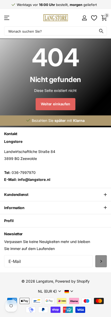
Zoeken (101, 30)
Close (55, 194)
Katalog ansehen (7, 18)
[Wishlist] (94, 18)
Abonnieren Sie (101, 261)
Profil (8, 220)
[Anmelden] (84, 18)
